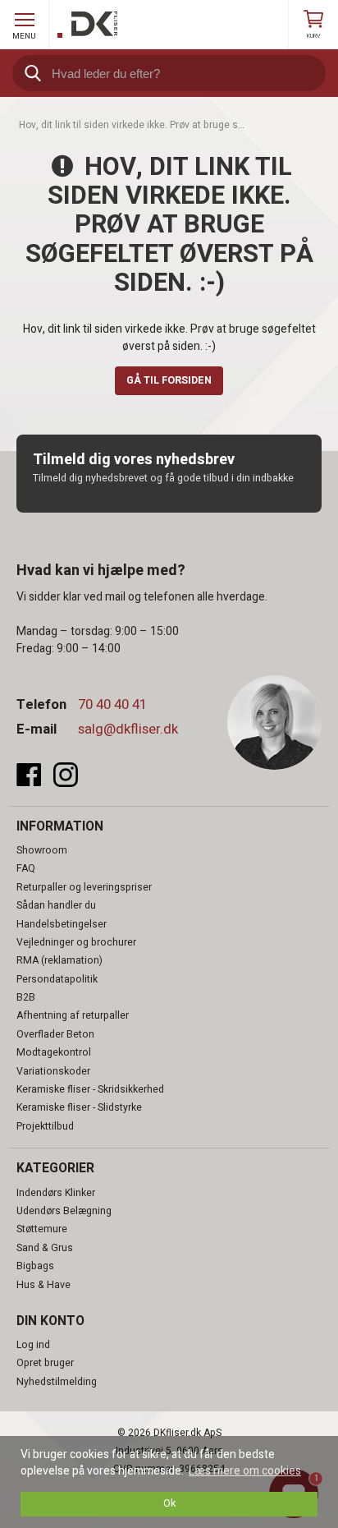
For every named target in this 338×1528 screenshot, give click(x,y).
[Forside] (87, 25)
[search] (169, 73)
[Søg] (30, 73)
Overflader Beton (55, 1034)
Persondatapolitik (57, 979)
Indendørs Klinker (55, 1192)
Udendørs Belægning (64, 1211)
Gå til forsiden (169, 380)
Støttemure (41, 1229)
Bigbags (35, 1266)
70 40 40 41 (112, 704)
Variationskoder (53, 1071)
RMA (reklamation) (59, 960)
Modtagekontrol (53, 1052)
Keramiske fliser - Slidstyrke (79, 1107)
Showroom (41, 850)
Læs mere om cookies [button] (245, 1471)
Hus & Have (43, 1284)
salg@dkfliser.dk (128, 729)
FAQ (25, 868)
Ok (169, 1503)
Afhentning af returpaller (72, 1015)
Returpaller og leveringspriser (84, 887)
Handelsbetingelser (61, 924)
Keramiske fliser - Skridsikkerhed (90, 1089)
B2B (25, 997)
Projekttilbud (45, 1126)
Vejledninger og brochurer (76, 942)
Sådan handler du (56, 905)
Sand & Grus (44, 1247)
